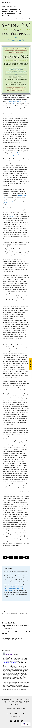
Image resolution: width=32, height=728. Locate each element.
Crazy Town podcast (12, 584)
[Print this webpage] (26, 557)
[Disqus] (16, 671)
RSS (20, 716)
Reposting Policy (11, 708)
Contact (16, 713)
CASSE (12, 628)
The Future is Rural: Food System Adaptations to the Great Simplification (14, 588)
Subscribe (14, 716)
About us (8, 713)
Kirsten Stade (7, 628)
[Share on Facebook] (10, 557)
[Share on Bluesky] (5, 557)
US (13, 104)
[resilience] (6, 2)
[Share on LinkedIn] (21, 557)
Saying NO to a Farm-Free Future (16, 102)
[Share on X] (16, 557)
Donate (22, 713)
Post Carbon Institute (23, 699)
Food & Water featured (9, 6)
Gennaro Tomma (8, 639)
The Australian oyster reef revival (12, 638)
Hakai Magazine (16, 639)
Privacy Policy (21, 708)
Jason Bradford (7, 18)
